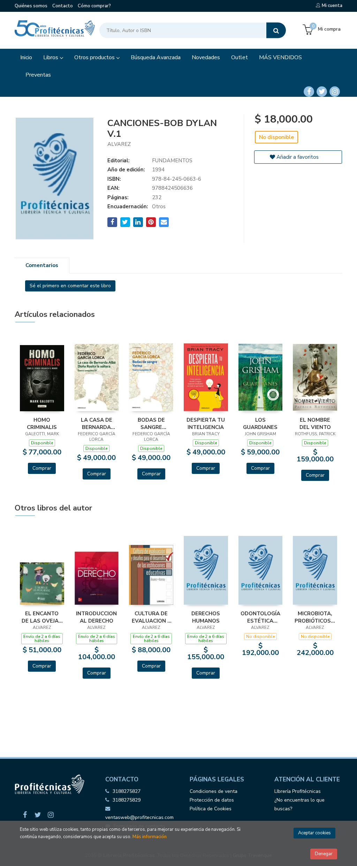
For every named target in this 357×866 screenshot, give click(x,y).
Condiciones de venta (213, 791)
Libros (51, 57)
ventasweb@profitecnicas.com (139, 817)
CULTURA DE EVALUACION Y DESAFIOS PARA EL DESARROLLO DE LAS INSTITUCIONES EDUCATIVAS (151, 617)
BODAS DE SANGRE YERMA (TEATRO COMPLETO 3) (151, 423)
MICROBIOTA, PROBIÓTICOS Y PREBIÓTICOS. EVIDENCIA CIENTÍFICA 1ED (315, 617)
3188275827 (126, 791)
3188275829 (126, 800)
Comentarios (41, 265)
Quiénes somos (31, 6)
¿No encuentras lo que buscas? (299, 804)
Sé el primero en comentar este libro (70, 285)
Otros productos (95, 57)
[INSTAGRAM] (334, 91)
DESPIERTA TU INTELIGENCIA (206, 423)
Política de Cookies (210, 808)
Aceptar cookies (314, 833)
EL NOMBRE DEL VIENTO (315, 423)
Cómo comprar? (94, 6)
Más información (149, 837)
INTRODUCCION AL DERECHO (96, 617)
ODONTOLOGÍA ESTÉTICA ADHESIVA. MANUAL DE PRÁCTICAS (260, 617)
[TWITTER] (322, 91)
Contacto (62, 6)
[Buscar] (276, 30)
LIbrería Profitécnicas (297, 791)
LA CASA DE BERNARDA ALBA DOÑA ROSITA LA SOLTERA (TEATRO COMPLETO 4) (96, 423)
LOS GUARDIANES (260, 423)
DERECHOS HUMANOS (205, 617)
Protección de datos (212, 800)
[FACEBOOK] (309, 91)
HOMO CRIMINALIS (42, 423)
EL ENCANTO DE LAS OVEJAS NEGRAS (42, 617)
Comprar (41, 468)
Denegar (324, 854)
